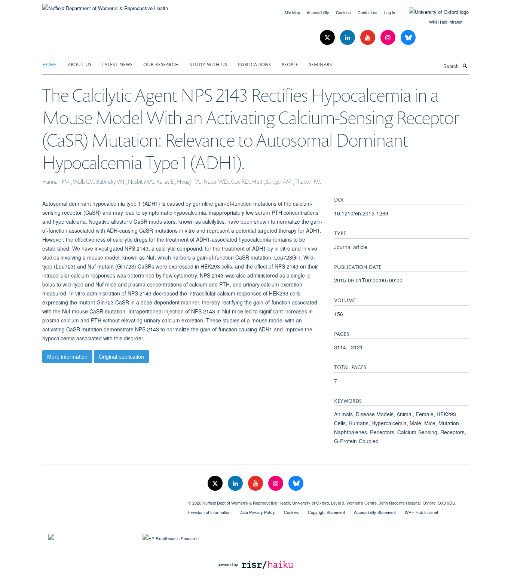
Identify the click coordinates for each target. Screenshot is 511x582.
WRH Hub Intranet (445, 22)
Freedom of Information (209, 512)
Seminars (320, 63)
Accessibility (318, 12)
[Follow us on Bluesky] (408, 37)
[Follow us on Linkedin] (348, 37)
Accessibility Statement (375, 512)
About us (79, 63)
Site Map (292, 12)
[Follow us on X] (328, 37)
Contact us (367, 12)
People (290, 63)
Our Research (161, 63)
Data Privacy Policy (257, 512)
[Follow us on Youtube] (368, 37)
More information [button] (67, 356)
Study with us (208, 63)
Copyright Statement (326, 512)
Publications (254, 63)
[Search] (464, 65)
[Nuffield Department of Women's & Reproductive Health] (105, 5)
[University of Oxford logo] (433, 11)
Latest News (117, 63)
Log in (389, 12)
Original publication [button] (121, 356)
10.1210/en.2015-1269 (361, 213)
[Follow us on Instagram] (388, 37)
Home (49, 63)
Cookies (343, 12)
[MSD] (109, 500)
